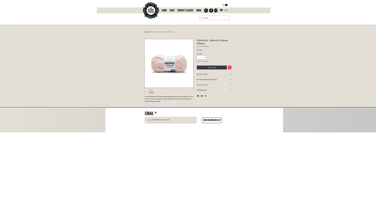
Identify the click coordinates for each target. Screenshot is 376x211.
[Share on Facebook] (198, 96)
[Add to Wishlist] (230, 67)
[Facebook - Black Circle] (211, 10)
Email (149, 113)
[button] (225, 5)
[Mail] (216, 10)
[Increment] (204, 57)
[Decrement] (198, 57)
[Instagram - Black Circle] (206, 10)
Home (146, 32)
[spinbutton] (201, 57)
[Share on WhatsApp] (205, 96)
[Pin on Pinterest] (202, 96)
